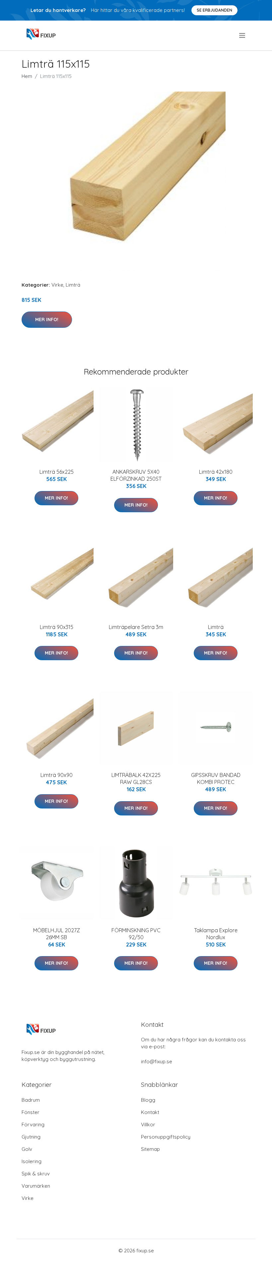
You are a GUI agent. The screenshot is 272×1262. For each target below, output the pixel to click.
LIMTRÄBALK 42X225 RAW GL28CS (136, 778)
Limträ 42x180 (216, 471)
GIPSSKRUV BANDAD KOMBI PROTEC (215, 778)
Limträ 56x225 (56, 471)
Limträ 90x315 (56, 627)
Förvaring (33, 1124)
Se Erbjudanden (214, 10)
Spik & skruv (36, 1173)
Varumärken (36, 1186)
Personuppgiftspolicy (165, 1137)
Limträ (73, 285)
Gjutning (31, 1137)
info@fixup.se (156, 1061)
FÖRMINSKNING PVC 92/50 (136, 934)
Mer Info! (46, 319)
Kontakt (150, 1112)
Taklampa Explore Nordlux (216, 934)
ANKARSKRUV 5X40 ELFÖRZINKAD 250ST (136, 475)
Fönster (30, 1112)
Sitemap (150, 1149)
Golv (27, 1149)
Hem (27, 76)
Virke (57, 285)
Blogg (148, 1100)
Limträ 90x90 (56, 775)
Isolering (31, 1161)
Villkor (148, 1124)
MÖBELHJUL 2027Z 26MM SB (56, 934)
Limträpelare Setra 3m (136, 627)
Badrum (31, 1100)
